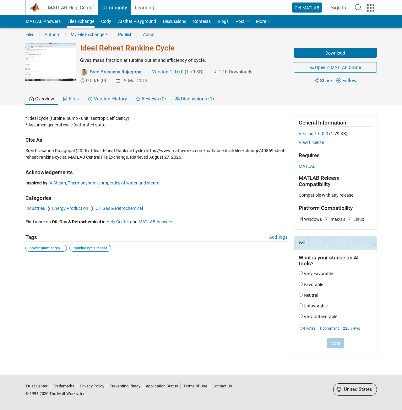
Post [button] (240, 21)
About (149, 34)
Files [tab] (73, 99)
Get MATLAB (307, 7)
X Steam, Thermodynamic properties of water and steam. (105, 182)
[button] (358, 7)
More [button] (261, 21)
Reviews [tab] (153, 99)
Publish (125, 34)
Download (335, 53)
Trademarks (63, 386)
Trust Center (36, 386)
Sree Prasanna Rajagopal (116, 72)
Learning (144, 8)
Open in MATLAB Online (337, 67)
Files (29, 34)
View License (311, 142)
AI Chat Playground (137, 21)
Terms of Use (195, 386)
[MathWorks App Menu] (370, 8)
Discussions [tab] (197, 99)
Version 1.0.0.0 (167, 72)
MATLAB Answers (43, 21)
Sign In (338, 8)
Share (326, 80)
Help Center (117, 221)
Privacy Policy (92, 386)
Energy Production (70, 208)
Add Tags (278, 237)
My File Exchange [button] (87, 34)
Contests (202, 21)
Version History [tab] (110, 99)
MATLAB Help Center (71, 8)
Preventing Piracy (125, 386)
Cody (106, 21)
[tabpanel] (201, 238)
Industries (35, 208)
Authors (52, 34)
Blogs (223, 21)
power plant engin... (46, 248)
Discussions (174, 21)
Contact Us (222, 386)
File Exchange (81, 21)
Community (114, 8)
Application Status (162, 386)
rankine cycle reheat (90, 248)
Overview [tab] (44, 99)
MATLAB (307, 166)
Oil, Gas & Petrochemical (119, 208)
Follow (349, 80)
